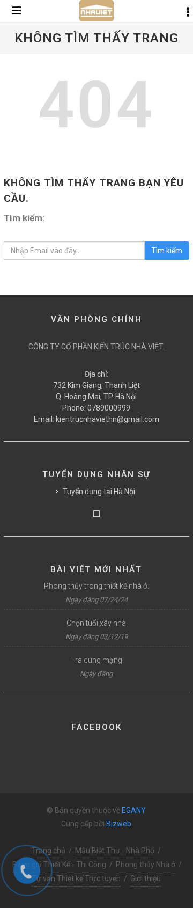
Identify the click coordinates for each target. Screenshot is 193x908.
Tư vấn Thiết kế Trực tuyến (76, 878)
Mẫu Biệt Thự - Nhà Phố (114, 850)
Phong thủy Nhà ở (145, 864)
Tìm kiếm (166, 250)
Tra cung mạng (96, 660)
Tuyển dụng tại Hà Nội (99, 491)
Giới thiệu (145, 878)
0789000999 (108, 408)
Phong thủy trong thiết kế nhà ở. (96, 586)
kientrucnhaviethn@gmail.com (107, 419)
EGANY (134, 810)
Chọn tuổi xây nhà (96, 623)
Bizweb (118, 823)
